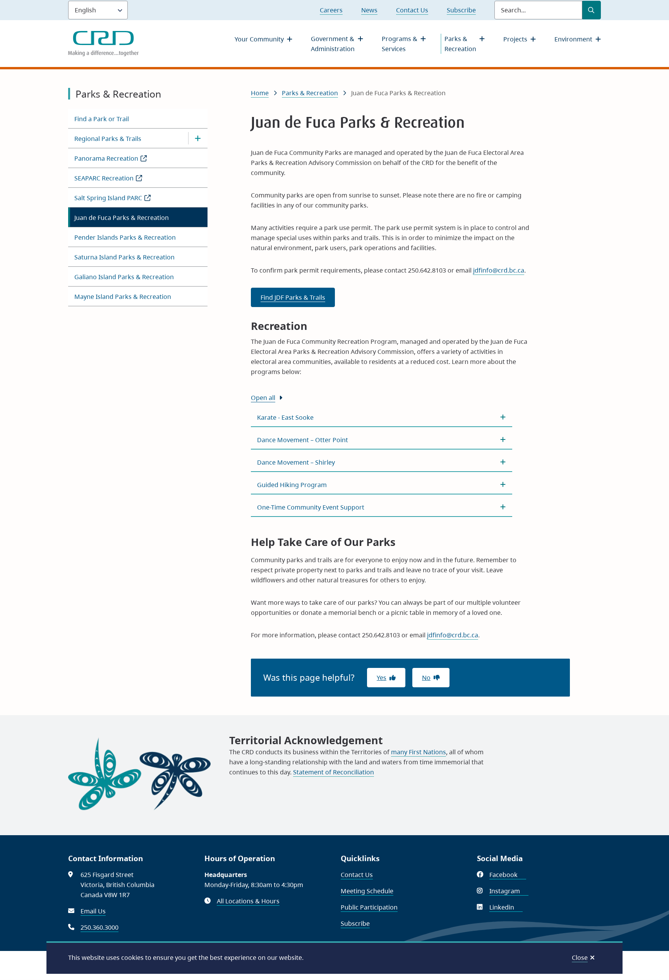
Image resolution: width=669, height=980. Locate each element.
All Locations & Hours (248, 901)
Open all (263, 397)
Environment (573, 39)
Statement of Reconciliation (333, 772)
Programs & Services (399, 43)
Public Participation (369, 907)
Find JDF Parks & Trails (293, 297)
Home (260, 93)
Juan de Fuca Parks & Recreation (121, 217)
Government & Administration (333, 43)
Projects (515, 39)
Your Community (259, 39)
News (369, 10)
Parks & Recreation (460, 43)
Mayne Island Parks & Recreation (122, 296)
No (426, 677)
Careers (331, 10)
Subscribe (461, 10)
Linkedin (506, 907)
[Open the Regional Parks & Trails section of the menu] (198, 138)
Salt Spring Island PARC (120, 200)
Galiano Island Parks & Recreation (124, 277)
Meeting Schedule (367, 891)
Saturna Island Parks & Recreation (124, 257)
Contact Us (412, 10)
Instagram (508, 891)
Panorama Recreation (118, 161)
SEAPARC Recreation (116, 180)
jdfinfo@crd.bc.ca (498, 270)
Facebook (507, 874)
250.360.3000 (99, 927)
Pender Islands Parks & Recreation (125, 237)
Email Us (93, 911)
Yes (381, 677)
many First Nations (418, 752)
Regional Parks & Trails (107, 138)
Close (580, 957)
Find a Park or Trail (101, 119)
